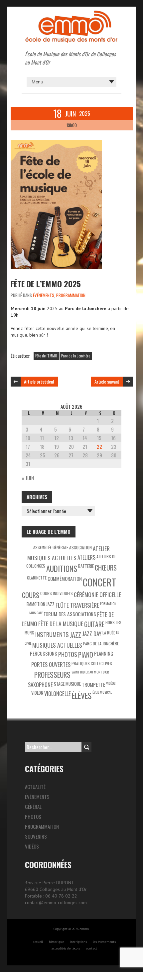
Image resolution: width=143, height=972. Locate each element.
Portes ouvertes (51, 664)
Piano (85, 655)
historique (56, 942)
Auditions (61, 568)
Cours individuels (56, 593)
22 (99, 446)
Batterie (86, 566)
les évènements (104, 942)
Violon (37, 692)
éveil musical (102, 692)
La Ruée (108, 632)
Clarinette (37, 578)
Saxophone (40, 684)
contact (91, 948)
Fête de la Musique (60, 623)
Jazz (75, 635)
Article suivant (106, 381)
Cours (30, 595)
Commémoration (65, 578)
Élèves (81, 695)
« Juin (28, 478)
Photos (67, 654)
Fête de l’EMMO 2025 (46, 284)
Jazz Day (91, 633)
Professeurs (52, 675)
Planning (103, 653)
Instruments (52, 634)
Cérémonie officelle (97, 594)
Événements (43, 295)
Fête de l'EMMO (46, 355)
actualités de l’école (65, 948)
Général (33, 806)
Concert (99, 582)
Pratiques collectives (92, 663)
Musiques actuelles (57, 645)
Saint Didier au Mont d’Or (90, 671)
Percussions (43, 653)
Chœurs (106, 568)
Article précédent (39, 381)
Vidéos (110, 683)
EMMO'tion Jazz (41, 604)
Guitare (94, 624)
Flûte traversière (77, 605)
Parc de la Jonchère (75, 355)
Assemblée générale (50, 547)
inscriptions (78, 942)
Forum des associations (70, 614)
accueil (38, 942)
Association (80, 547)
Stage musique (67, 683)
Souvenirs (36, 836)
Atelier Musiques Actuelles (68, 553)
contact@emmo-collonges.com (56, 902)
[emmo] (71, 13)
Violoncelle (57, 693)
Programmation (70, 295)
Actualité (35, 786)
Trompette (93, 684)
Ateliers (86, 557)
